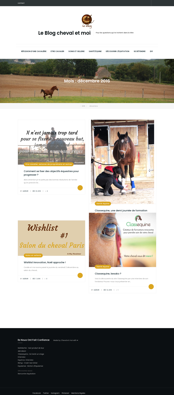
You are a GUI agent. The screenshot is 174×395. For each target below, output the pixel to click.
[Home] (78, 106)
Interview (21, 357)
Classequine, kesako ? (108, 273)
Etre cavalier (57, 51)
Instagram (140, 3)
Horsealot (148, 3)
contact (21, 3)
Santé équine (95, 51)
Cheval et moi (67, 340)
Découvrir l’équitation (117, 51)
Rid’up (20, 363)
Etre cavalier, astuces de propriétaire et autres (49, 164)
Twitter (137, 3)
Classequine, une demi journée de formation (121, 210)
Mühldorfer (22, 348)
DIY (151, 51)
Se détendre (139, 51)
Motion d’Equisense (35, 366)
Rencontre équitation (27, 374)
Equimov (21, 360)
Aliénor (24, 191)
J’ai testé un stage (36, 354)
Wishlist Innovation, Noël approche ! (45, 262)
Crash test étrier (31, 363)
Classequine (23, 354)
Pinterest (133, 3)
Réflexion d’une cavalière (33, 51)
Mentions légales (78, 393)
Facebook (130, 3)
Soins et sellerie (76, 51)
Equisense (22, 366)
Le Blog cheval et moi (64, 33)
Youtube (144, 3)
